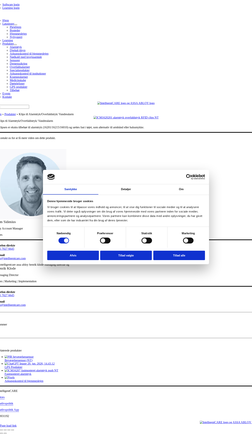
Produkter (10, 114)
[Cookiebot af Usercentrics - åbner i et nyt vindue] (189, 177)
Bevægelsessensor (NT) (18, 360)
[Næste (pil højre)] (5, 433)
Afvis (73, 255)
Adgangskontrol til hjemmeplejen (24, 380)
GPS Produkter (13, 367)
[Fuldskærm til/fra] (5, 429)
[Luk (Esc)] (12, 429)
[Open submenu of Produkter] (15, 44)
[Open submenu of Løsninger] (15, 24)
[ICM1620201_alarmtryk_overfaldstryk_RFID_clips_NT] (126, 117)
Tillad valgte (126, 255)
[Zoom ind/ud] (1, 429)
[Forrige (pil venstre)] (1, 433)
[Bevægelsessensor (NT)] (19, 356)
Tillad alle (179, 255)
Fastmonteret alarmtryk (18, 373)
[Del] (8, 429)
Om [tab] (181, 189)
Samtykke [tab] (70, 189)
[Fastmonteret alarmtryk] (31, 370)
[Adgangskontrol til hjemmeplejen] (10, 377)
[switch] (105, 240)
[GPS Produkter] (30, 363)
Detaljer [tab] (126, 189)
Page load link (8, 425)
